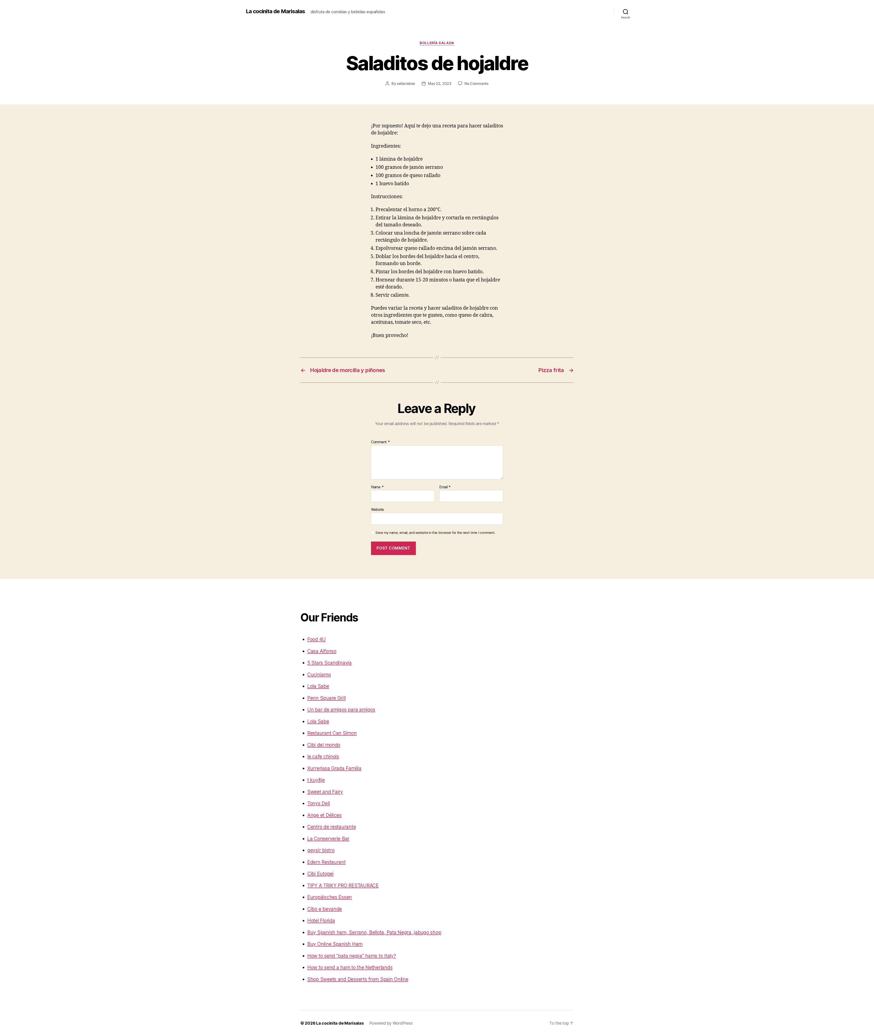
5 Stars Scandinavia (329, 663)
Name (377, 487)
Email (445, 487)
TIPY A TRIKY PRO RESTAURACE (343, 885)
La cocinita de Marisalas (275, 11)
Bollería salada (437, 43)
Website (377, 509)
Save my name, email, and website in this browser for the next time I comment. (435, 533)
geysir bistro (321, 850)
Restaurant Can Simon (332, 733)
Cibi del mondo (323, 745)
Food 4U (316, 639)
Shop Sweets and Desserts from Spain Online (357, 979)
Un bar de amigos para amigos (341, 709)
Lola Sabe (318, 686)
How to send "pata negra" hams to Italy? (351, 956)
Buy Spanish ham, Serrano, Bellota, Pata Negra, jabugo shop (374, 932)
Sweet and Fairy (325, 792)
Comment (380, 442)
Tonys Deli (318, 803)
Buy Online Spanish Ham (335, 944)
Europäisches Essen (329, 897)
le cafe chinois (323, 756)
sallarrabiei (406, 83)
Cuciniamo (319, 674)
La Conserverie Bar (328, 838)
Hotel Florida (321, 920)
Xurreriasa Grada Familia (334, 768)
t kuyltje (316, 780)
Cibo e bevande (324, 909)
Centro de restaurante (331, 827)
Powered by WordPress (391, 1023)
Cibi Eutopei (320, 873)
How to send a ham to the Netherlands (349, 967)
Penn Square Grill (326, 698)
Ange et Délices (324, 815)
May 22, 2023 (439, 83)
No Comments (476, 83)
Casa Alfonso (321, 651)
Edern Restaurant (326, 862)
